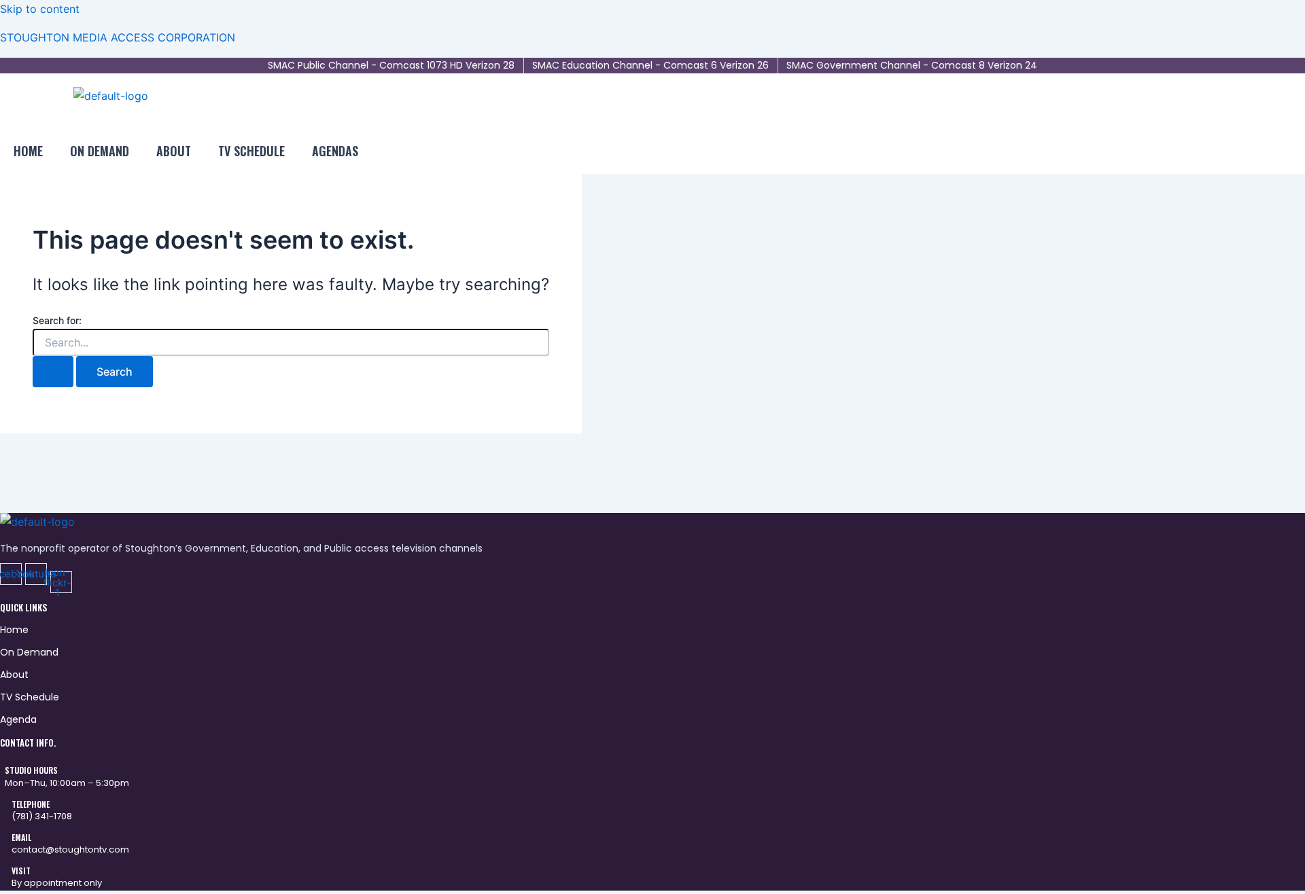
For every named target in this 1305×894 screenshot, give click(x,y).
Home (28, 151)
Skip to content (40, 9)
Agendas (335, 151)
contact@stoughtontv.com (70, 849)
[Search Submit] (53, 371)
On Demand (99, 151)
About (173, 151)
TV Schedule (251, 151)
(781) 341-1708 (42, 816)
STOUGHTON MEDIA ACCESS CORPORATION (117, 37)
